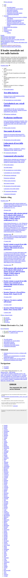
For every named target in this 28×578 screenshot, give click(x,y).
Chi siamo (6, 366)
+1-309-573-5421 (13, 332)
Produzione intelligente (12, 11)
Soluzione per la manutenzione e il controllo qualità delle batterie (15, 20)
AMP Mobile (12, 372)
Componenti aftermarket (13, 14)
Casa (5, 4)
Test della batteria (11, 7)
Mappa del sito (4, 372)
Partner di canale (8, 30)
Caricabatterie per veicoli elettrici (15, 8)
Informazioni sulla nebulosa (10, 27)
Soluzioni (6, 15)
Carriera (9, 32)
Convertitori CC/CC (16, 375)
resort (12, 380)
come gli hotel (7, 375)
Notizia (5, 28)
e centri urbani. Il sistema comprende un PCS (12, 373)
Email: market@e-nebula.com (15, 331)
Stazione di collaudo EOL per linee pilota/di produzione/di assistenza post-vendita (16, 24)
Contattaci (6, 31)
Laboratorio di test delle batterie (14, 13)
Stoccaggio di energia (12, 10)
